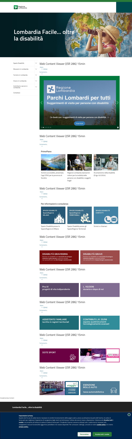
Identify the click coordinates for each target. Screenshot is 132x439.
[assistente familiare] (59, 322)
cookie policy (101, 424)
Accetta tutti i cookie (102, 434)
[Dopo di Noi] (100, 289)
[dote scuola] (100, 355)
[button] (105, 7)
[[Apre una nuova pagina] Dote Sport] (59, 355)
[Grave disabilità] (100, 257)
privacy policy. (23, 427)
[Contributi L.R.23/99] (100, 322)
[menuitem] (81, 69)
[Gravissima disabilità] (59, 257)
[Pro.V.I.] (59, 289)
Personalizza (84, 434)
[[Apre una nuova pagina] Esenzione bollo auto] (100, 388)
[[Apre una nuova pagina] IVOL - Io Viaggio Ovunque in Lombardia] (59, 388)
